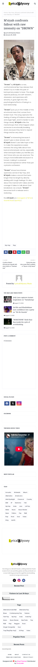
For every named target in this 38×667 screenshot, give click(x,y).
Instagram (22, 198)
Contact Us (26, 654)
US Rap (21, 630)
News (7, 513)
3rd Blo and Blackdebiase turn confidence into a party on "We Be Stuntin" (23, 309)
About (17, 654)
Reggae (16, 623)
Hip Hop (7, 506)
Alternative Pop (24, 610)
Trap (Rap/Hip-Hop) (9, 630)
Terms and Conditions (13, 657)
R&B (25, 513)
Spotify (17, 200)
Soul (18, 517)
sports (13, 520)
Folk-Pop (6, 617)
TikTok (29, 198)
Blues (5, 613)
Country (29, 499)
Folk (25, 503)
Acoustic (8, 492)
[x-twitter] (13, 403)
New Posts (24, 620)
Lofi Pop (27, 506)
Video (24, 517)
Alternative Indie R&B (9, 610)
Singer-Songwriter (9, 627)
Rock (12, 517)
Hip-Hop (11, 12)
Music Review (22, 510)
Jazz (20, 506)
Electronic (18, 503)
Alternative (8, 496)
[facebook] (6, 403)
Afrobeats (17, 492)
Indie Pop (28, 617)
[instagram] (19, 403)
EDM (6, 503)
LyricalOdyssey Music (13, 33)
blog (6, 520)
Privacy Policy (28, 657)
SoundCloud (8, 200)
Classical (21, 499)
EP (11, 503)
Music (14, 510)
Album (25, 492)
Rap (14, 245)
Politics (14, 513)
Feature (27, 613)
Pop (20, 513)
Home (6, 12)
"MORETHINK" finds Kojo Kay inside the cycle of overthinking (22, 322)
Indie (14, 506)
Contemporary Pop (16, 613)
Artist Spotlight (10, 499)
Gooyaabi (20, 663)
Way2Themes (21, 661)
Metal (7, 510)
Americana (18, 496)
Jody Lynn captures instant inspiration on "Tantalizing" (23, 298)
